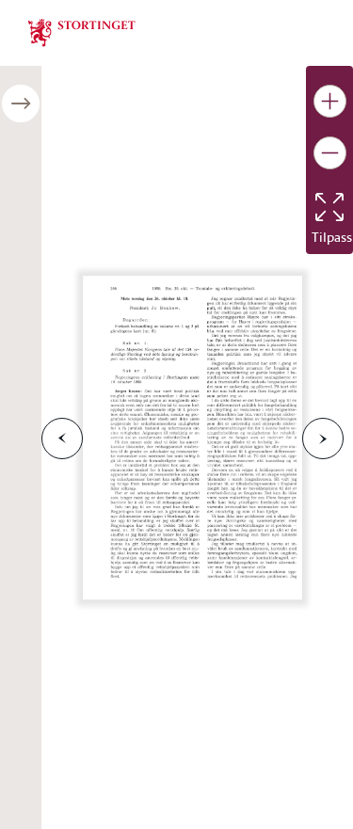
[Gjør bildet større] (329, 101)
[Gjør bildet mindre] (329, 152)
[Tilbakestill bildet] (329, 207)
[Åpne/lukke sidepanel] (21, 103)
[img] (82, 31)
